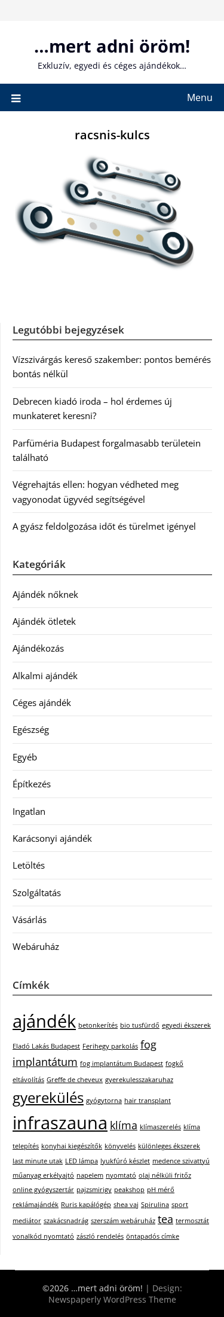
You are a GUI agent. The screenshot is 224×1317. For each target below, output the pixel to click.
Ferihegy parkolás (110, 1046)
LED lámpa (81, 1161)
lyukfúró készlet (125, 1161)
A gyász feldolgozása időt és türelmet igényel (104, 526)
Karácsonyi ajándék (52, 838)
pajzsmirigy (94, 1189)
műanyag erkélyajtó (43, 1175)
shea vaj (126, 1204)
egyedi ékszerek (186, 1025)
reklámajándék (36, 1204)
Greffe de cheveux (75, 1079)
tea (165, 1219)
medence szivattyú (181, 1161)
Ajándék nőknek (45, 594)
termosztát (192, 1221)
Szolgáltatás (37, 893)
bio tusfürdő (139, 1025)
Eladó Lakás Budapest (46, 1046)
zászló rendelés (100, 1236)
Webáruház (36, 946)
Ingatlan (29, 811)
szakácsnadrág (66, 1221)
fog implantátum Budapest (121, 1063)
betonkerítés (98, 1025)
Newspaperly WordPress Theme (112, 1299)
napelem (89, 1175)
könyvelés (120, 1146)
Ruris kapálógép (86, 1204)
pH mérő (160, 1189)
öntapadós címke (152, 1236)
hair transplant (147, 1100)
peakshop (129, 1189)
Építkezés (32, 784)
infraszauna (60, 1123)
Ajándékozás (38, 648)
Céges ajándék (42, 702)
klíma (123, 1125)
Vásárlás (30, 919)
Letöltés (29, 865)
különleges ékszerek (169, 1146)
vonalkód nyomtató (43, 1236)
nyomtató (121, 1175)
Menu (200, 97)
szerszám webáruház (123, 1221)
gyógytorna (104, 1100)
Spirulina (155, 1204)
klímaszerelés (160, 1127)
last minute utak (38, 1161)
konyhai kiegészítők (71, 1146)
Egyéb (25, 757)
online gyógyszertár (43, 1189)
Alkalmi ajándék (45, 676)
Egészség (31, 729)
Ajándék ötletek (44, 621)
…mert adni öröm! (112, 45)
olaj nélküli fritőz (165, 1175)
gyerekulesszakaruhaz (139, 1079)
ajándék (44, 1021)
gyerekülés (48, 1097)
